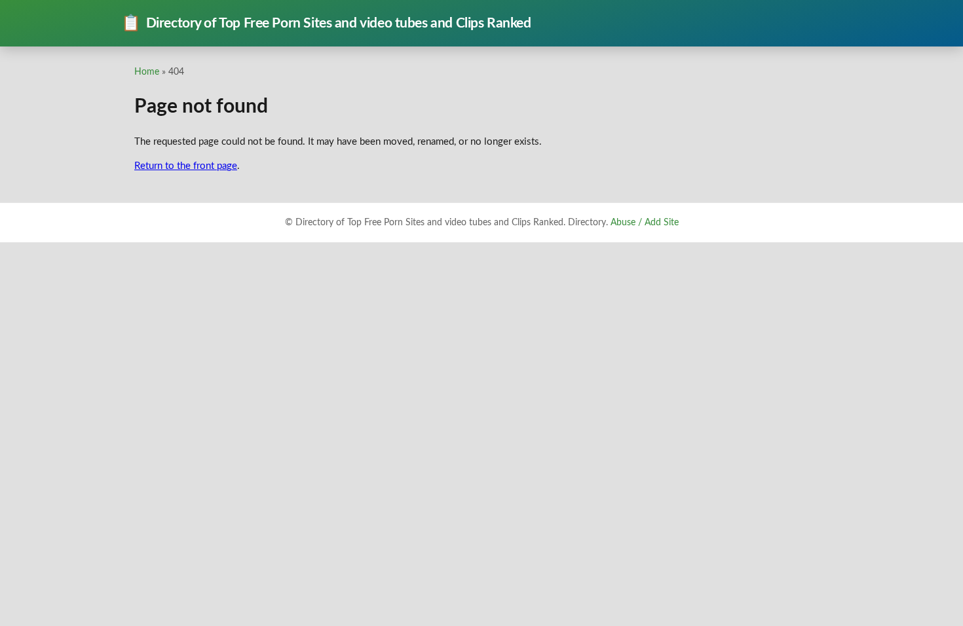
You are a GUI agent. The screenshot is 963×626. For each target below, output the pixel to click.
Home (146, 72)
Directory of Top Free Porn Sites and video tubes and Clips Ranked (326, 23)
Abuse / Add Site (645, 222)
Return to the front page (185, 166)
